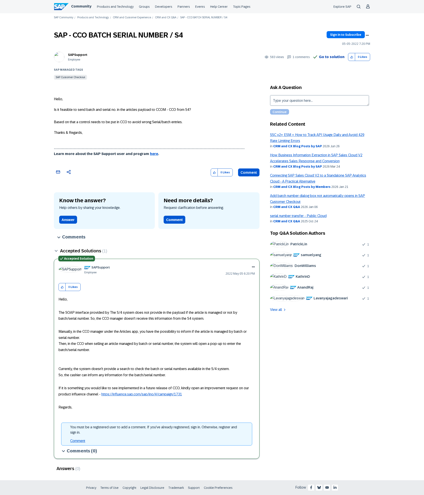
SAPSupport (77, 55)
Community (81, 6)
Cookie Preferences (218, 487)
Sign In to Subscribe (345, 34)
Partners (184, 6)
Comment (248, 172)
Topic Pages (241, 6)
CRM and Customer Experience (132, 17)
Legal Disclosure (152, 487)
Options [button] (367, 35)
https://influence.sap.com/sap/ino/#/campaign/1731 (141, 394)
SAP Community (63, 17)
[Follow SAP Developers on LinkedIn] (335, 487)
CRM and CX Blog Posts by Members (302, 187)
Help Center (219, 6)
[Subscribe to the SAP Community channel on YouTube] (327, 487)
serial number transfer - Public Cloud (298, 216)
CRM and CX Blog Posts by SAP (297, 146)
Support (194, 487)
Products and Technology (115, 6)
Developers (163, 6)
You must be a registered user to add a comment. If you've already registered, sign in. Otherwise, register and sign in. (153, 429)
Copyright (129, 487)
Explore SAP (342, 6)
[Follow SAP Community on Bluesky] (319, 487)
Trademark (176, 487)
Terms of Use (109, 487)
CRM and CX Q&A (165, 17)
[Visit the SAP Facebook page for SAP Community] (311, 487)
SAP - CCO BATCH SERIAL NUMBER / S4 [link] (203, 17)
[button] (351, 57)
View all (276, 310)
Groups (144, 6)
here (154, 154)
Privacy (91, 487)
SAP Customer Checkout (70, 77)
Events (200, 6)
